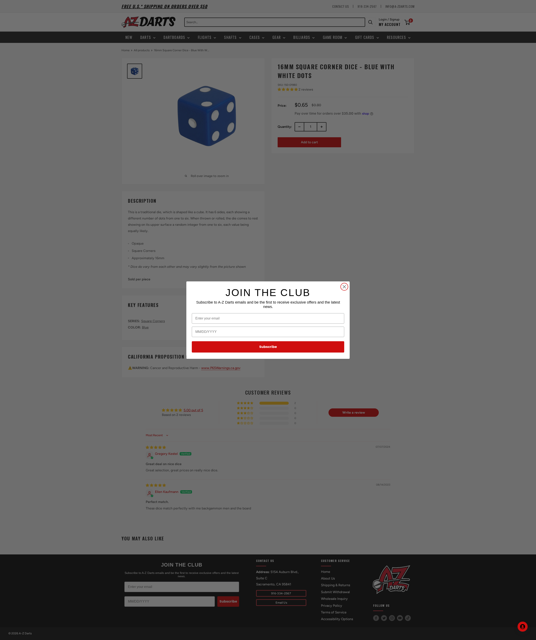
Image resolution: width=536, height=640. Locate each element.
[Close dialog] (344, 286)
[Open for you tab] (523, 627)
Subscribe (268, 346)
